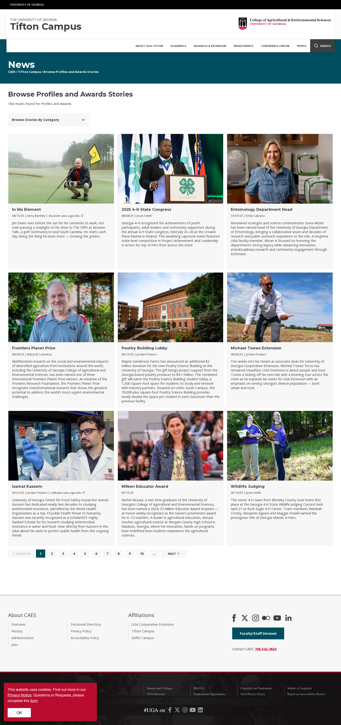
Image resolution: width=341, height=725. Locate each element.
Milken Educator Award (145, 486)
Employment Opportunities (210, 694)
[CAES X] (245, 618)
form (34, 700)
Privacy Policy (81, 631)
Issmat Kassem (27, 486)
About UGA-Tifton (149, 46)
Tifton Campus (29, 72)
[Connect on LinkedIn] (288, 618)
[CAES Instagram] (256, 618)
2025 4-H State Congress (146, 209)
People (301, 46)
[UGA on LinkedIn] (200, 710)
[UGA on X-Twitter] (178, 710)
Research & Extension (210, 46)
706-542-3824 (265, 649)
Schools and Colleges (159, 688)
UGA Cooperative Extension (153, 624)
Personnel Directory (86, 624)
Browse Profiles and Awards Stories (71, 72)
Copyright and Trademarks (256, 688)
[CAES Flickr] (266, 618)
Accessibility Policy (85, 638)
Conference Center (275, 46)
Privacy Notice (20, 695)
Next (172, 554)
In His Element (26, 209)
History (17, 631)
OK (19, 712)
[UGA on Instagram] (185, 710)
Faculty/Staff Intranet (258, 633)
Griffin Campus (143, 638)
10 (142, 553)
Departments (244, 46)
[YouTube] (277, 618)
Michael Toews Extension (256, 348)
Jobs (14, 644)
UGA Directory (156, 694)
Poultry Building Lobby (144, 348)
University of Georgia (27, 5)
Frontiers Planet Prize (33, 348)
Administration (22, 638)
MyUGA (199, 688)
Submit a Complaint (299, 688)
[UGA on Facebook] (170, 710)
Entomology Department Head (261, 209)
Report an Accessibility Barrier (306, 694)
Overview (18, 624)
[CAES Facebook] (234, 618)
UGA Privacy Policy (253, 694)
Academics (178, 46)
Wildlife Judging (248, 486)
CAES (12, 72)
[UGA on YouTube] (193, 710)
